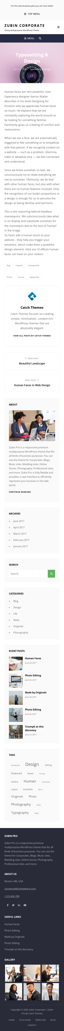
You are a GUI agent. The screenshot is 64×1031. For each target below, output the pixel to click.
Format (42, 774)
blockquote (15, 765)
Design (17, 607)
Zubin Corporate (24, 25)
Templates (40, 1020)
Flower (30, 773)
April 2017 (19, 527)
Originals (19, 265)
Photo (32, 796)
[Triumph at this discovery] (16, 731)
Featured (16, 773)
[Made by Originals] (16, 697)
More (40, 789)
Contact (32, 1025)
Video (36, 813)
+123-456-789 (11, 896)
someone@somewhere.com (20, 888)
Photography (33, 265)
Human (10, 277)
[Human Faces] (16, 663)
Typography (34, 277)
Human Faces (33, 658)
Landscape (46, 782)
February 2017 (21, 540)
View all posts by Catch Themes (32, 335)
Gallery (14, 781)
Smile (38, 805)
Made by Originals (35, 692)
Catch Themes (35, 1013)
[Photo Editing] (16, 680)
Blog (24, 69)
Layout (14, 789)
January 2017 (20, 546)
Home (16, 69)
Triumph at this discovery (34, 728)
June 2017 (18, 521)
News (16, 620)
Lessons (21, 277)
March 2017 (19, 533)
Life (15, 613)
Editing (48, 765)
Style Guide (25, 1020)
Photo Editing (33, 675)
